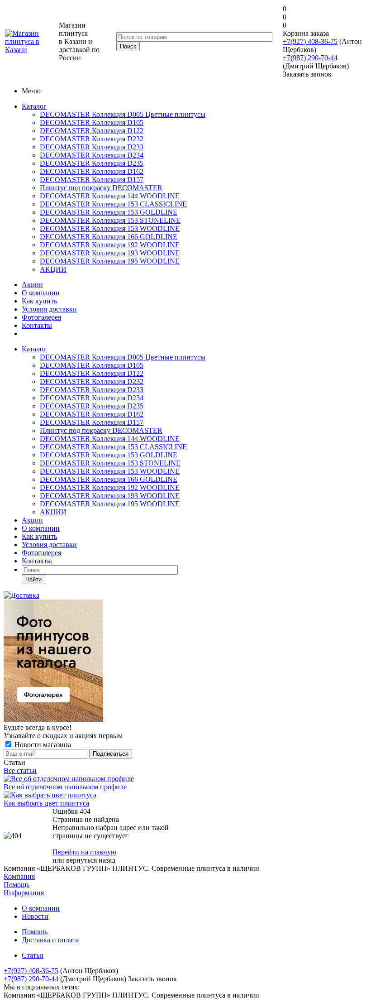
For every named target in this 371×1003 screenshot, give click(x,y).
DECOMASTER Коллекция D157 (91, 179)
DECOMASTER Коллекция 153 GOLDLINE (108, 212)
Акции (32, 284)
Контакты (37, 325)
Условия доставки (49, 309)
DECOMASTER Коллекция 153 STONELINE (110, 220)
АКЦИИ (53, 269)
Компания (19, 876)
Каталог (34, 106)
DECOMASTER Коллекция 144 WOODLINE (110, 196)
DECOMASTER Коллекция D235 (91, 163)
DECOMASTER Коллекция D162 (91, 171)
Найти (33, 579)
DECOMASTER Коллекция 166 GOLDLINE (108, 236)
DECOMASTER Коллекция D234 (91, 155)
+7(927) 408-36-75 (310, 41)
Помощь (16, 884)
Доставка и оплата (50, 940)
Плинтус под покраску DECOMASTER (101, 188)
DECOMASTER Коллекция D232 (91, 139)
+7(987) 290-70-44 (310, 58)
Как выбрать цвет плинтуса (46, 803)
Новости (35, 916)
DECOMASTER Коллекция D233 (91, 147)
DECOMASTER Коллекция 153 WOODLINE (110, 228)
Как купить (39, 301)
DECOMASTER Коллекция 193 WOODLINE (110, 253)
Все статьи (20, 770)
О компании (41, 293)
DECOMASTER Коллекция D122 (91, 130)
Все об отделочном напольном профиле (65, 787)
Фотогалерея (41, 317)
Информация (24, 893)
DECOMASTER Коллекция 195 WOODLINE (110, 261)
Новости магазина (42, 745)
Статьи (32, 955)
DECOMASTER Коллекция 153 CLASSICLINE (113, 204)
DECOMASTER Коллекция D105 (91, 122)
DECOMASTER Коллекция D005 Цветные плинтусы (122, 114)
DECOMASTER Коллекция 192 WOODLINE (110, 245)
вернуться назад (90, 860)
